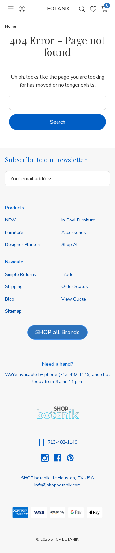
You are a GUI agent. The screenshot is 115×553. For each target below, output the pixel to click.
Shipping (14, 287)
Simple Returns (20, 274)
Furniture (14, 232)
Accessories (73, 232)
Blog (9, 299)
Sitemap (13, 311)
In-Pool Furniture (78, 220)
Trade (67, 274)
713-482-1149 (74, 375)
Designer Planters (23, 245)
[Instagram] (47, 458)
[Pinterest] (70, 458)
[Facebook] (60, 458)
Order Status (74, 287)
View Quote (73, 299)
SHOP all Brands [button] (57, 332)
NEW (10, 220)
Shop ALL (71, 245)
